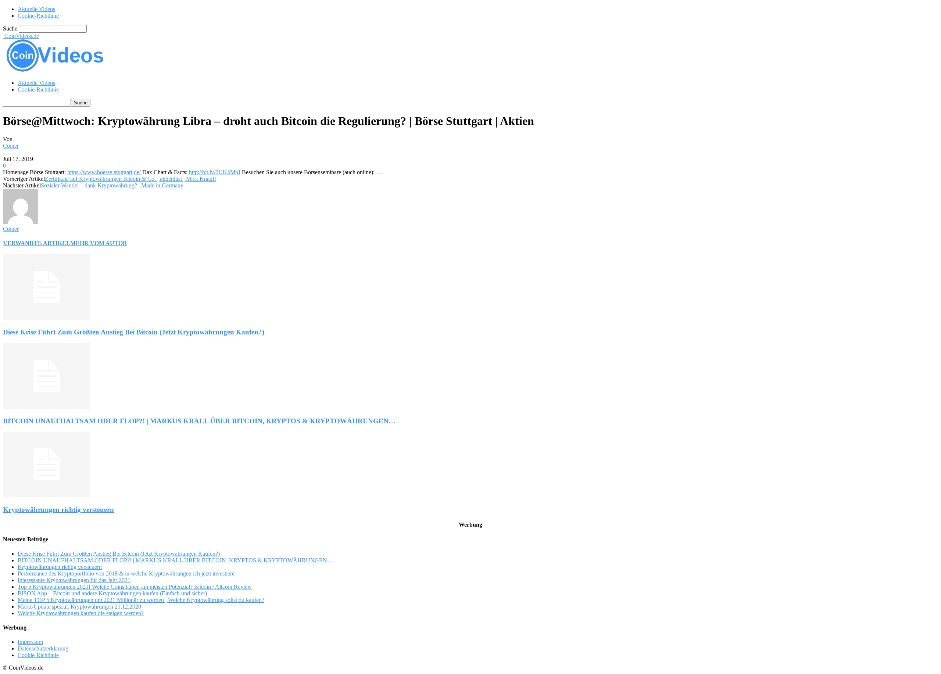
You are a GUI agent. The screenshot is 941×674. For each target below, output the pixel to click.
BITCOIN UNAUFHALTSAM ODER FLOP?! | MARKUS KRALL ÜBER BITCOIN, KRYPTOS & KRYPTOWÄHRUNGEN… (199, 513)
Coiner (11, 237)
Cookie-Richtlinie (38, 15)
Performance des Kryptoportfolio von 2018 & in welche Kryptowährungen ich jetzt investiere (126, 665)
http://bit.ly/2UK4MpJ (214, 264)
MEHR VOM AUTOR (98, 335)
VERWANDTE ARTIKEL (36, 335)
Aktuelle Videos (36, 9)
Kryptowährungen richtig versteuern (58, 601)
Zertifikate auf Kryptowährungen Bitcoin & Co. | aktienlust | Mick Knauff (130, 271)
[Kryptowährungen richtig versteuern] (46, 587)
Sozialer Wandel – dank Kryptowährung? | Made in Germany (112, 277)
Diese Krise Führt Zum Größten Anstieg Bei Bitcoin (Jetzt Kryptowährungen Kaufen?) (133, 424)
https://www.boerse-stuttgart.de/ (104, 264)
